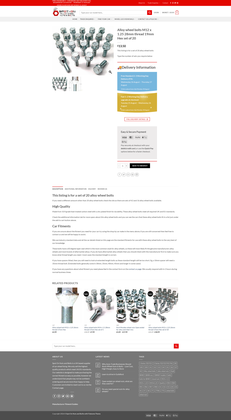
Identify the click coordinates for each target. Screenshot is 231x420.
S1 (160, 387)
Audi (172, 371)
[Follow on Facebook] (170, 3)
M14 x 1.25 (144, 383)
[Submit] (149, 12)
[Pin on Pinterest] (133, 175)
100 (141, 367)
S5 (176, 387)
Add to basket (140, 166)
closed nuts (156, 379)
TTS (163, 391)
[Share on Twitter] (124, 175)
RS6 (146, 387)
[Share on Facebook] (120, 175)
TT (153, 391)
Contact (165, 3)
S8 (148, 391)
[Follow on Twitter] (175, 3)
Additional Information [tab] (76, 189)
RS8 (155, 387)
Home (74, 19)
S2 (164, 387)
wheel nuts (143, 395)
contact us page (135, 269)
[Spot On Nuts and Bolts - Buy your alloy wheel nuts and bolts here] (64, 11)
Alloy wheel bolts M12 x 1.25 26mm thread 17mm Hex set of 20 (161, 328)
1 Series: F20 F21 (146, 363)
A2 (155, 367)
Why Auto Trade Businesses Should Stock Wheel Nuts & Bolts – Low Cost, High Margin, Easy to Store (117, 366)
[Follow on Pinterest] (72, 396)
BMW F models (160, 375)
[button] (156, 12)
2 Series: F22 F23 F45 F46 (163, 363)
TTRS (157, 391)
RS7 (151, 387)
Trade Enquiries (153, 3)
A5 (168, 367)
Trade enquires (87, 19)
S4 (172, 387)
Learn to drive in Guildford (113, 374)
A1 (151, 367)
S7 (144, 391)
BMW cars (149, 375)
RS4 (173, 383)
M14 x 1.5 (165, 379)
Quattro (162, 383)
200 (146, 367)
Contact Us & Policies (147, 19)
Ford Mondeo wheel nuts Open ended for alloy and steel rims (130, 328)
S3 (168, 387)
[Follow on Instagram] (173, 3)
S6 (140, 391)
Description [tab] (57, 189)
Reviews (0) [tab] (102, 189)
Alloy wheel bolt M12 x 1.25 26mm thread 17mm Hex (65, 328)
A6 (172, 367)
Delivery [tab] (92, 189)
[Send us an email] (177, 3)
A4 (163, 367)
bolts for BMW (145, 379)
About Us (141, 3)
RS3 (168, 383)
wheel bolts (170, 391)
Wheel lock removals (124, 19)
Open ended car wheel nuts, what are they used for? (117, 382)
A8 (141, 371)
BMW (142, 375)
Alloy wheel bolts (150, 371)
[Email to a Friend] (128, 175)
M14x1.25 (153, 383)
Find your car (104, 19)
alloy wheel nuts (163, 371)
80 (175, 363)
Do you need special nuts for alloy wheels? (116, 390)
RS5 (141, 387)
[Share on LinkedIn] (137, 175)
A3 (159, 367)
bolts (169, 375)
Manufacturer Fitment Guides (65, 404)
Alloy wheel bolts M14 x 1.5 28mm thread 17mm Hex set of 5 (97, 328)
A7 (176, 367)
